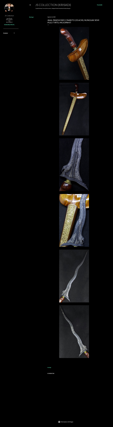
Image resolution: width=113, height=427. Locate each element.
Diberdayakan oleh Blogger (67, 421)
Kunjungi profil (9, 24)
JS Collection (9, 16)
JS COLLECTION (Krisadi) (53, 5)
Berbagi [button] (31, 17)
